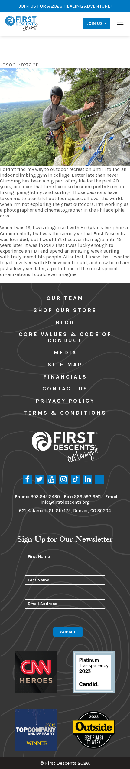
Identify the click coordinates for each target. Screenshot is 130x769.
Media (65, 352)
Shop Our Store (65, 310)
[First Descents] (22, 23)
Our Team (65, 298)
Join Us (94, 23)
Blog (65, 322)
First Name (39, 556)
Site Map (65, 364)
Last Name (38, 580)
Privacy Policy (65, 400)
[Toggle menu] (120, 23)
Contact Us (65, 388)
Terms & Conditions (65, 413)
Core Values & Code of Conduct (65, 337)
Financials (65, 376)
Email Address (42, 603)
